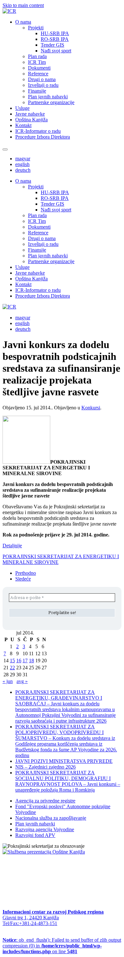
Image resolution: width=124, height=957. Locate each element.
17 (25, 660)
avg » (22, 681)
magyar (22, 158)
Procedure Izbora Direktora (42, 137)
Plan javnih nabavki (48, 96)
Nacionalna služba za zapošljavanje (50, 818)
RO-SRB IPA (55, 39)
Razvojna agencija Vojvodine (44, 829)
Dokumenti (39, 68)
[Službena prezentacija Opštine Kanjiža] (44, 851)
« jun (8, 681)
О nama (23, 22)
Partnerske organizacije (51, 102)
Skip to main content (23, 5)
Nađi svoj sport (56, 50)
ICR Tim (37, 62)
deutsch (23, 170)
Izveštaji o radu (43, 85)
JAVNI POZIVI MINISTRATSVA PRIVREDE (64, 761)
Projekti (36, 27)
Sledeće (23, 578)
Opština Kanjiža (31, 119)
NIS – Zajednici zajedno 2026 (45, 767)
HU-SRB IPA (55, 33)
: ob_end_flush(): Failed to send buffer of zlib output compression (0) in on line (62, 945)
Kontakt (23, 125)
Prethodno (25, 573)
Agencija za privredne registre (45, 800)
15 (12, 660)
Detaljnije (12, 545)
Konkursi (90, 407)
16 (18, 660)
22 (12, 667)
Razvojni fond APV (35, 835)
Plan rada (37, 56)
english (22, 164)
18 (31, 660)
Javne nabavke (30, 114)
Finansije (37, 91)
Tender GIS (52, 45)
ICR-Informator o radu (38, 131)
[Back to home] (9, 11)
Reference (38, 73)
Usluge (22, 108)
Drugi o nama (42, 79)
